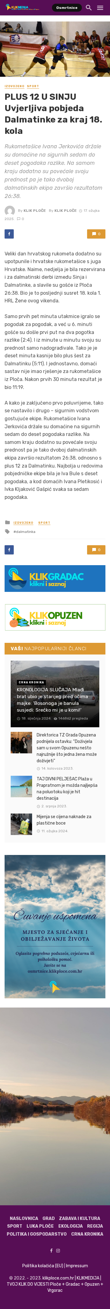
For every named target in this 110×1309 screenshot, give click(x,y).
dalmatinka (25, 532)
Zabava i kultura (79, 1218)
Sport (33, 86)
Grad (48, 1218)
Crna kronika (87, 1234)
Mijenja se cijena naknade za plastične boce (64, 820)
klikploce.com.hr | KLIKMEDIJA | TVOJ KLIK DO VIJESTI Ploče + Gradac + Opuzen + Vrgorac (55, 1284)
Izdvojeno (14, 86)
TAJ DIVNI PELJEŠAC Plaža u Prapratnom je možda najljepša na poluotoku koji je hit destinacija (67, 788)
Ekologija (70, 1226)
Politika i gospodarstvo (37, 1234)
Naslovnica (24, 1218)
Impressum (77, 1265)
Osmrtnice (67, 8)
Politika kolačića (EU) (42, 1265)
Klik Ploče (35, 210)
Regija (95, 1226)
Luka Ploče (40, 1226)
